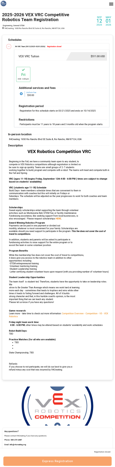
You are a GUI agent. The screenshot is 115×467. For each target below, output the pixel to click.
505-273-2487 (16, 440)
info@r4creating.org (18, 445)
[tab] (61, 46)
